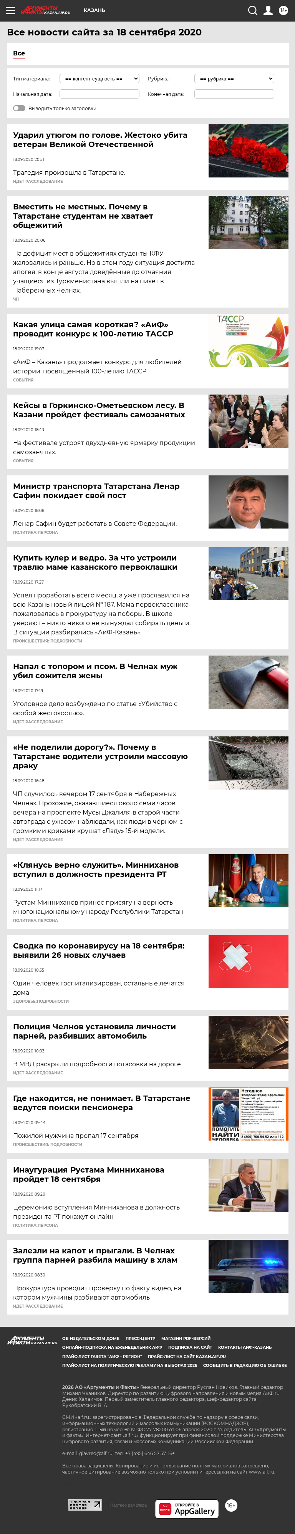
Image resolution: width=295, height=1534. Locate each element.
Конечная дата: (166, 94)
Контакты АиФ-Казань (245, 1347)
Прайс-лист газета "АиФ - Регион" (102, 1356)
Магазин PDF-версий (185, 1338)
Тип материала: (31, 79)
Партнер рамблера (128, 1505)
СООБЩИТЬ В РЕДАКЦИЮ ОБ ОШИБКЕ (245, 1365)
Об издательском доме (90, 1338)
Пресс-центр (140, 1338)
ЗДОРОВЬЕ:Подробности (41, 1002)
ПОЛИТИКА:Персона (35, 533)
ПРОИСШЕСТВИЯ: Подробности (47, 641)
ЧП (16, 299)
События (23, 380)
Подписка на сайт (190, 1347)
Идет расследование (38, 182)
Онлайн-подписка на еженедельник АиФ (112, 1347)
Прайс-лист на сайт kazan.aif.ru (187, 1356)
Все (19, 53)
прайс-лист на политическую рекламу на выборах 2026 (129, 1365)
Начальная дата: (32, 94)
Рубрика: (159, 79)
